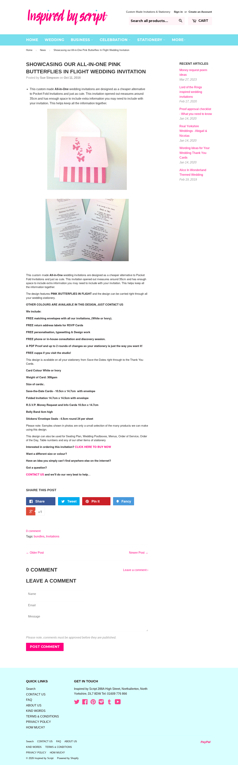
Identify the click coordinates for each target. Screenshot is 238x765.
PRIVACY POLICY (38, 721)
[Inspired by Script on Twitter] (77, 703)
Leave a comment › (135, 570)
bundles (39, 536)
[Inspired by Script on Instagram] (101, 703)
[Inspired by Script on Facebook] (85, 703)
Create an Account (200, 11)
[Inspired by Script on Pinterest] (93, 703)
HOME (32, 40)
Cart (202, 21)
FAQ (29, 699)
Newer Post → (138, 552)
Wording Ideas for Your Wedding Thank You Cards (194, 152)
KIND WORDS (36, 710)
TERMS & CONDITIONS (42, 716)
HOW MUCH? (35, 727)
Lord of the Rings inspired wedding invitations (190, 92)
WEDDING (54, 40)
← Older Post (35, 552)
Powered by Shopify (68, 758)
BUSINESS (81, 40)
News (43, 50)
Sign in (178, 11)
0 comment (33, 531)
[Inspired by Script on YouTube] (118, 703)
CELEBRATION (114, 40)
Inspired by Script (44, 758)
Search (31, 688)
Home (29, 50)
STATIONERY (150, 40)
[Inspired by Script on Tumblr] (109, 703)
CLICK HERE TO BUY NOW (93, 447)
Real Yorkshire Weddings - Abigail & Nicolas (193, 131)
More (178, 40)
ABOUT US (33, 705)
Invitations (52, 536)
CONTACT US (35, 474)
